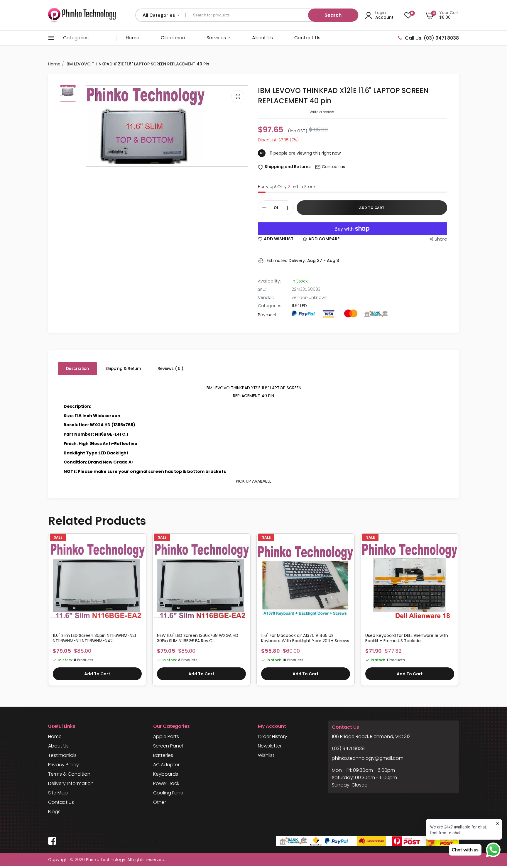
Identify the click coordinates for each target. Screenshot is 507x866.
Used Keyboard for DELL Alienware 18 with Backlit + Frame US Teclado (406, 638)
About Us (262, 37)
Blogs (54, 811)
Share (441, 239)
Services (217, 37)
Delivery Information (71, 783)
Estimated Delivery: (286, 260)
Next (459, 612)
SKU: (262, 289)
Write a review (322, 111)
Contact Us (307, 37)
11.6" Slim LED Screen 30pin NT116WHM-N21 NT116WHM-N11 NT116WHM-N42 (94, 638)
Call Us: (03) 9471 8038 (432, 38)
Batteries (163, 755)
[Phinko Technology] (82, 15)
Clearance (173, 37)
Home (132, 37)
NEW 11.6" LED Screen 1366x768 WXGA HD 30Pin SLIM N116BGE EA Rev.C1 (197, 638)
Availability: (269, 281)
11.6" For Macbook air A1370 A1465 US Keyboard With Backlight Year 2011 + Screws (305, 638)
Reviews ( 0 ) (170, 368)
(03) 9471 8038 (348, 748)
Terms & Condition (69, 774)
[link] (139, 545)
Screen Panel (168, 745)
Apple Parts (166, 736)
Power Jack (166, 783)
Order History (272, 736)
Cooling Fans (168, 792)
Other (159, 802)
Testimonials (62, 755)
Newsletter (270, 745)
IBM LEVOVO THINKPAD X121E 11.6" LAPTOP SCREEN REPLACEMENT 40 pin (343, 96)
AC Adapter (166, 764)
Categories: (270, 305)
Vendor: (266, 297)
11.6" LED (299, 306)
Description (77, 368)
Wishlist (266, 755)
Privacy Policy (63, 764)
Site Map (58, 792)
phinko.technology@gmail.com (367, 758)
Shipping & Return (123, 368)
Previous (48, 612)
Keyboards (165, 774)
